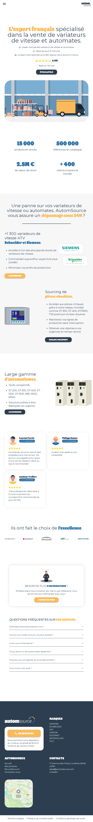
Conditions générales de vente (70, 818)
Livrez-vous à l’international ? (21, 643)
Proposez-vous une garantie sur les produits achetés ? (32, 660)
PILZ (51, 741)
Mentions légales (16, 818)
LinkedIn (53, 772)
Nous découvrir (12, 769)
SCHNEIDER (55, 727)
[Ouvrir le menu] (4, 3)
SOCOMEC (54, 735)
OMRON (53, 732)
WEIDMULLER (56, 738)
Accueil (8, 763)
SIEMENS (53, 724)
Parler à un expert (58, 339)
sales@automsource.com (61, 769)
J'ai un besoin (14, 275)
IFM (51, 729)
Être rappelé (46, 72)
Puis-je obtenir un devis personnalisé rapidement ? (30, 652)
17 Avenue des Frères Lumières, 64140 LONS (67, 764)
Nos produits (11, 766)
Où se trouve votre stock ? (20, 668)
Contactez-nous (46, 600)
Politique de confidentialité (40, 818)
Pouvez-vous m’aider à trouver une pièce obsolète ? (31, 635)
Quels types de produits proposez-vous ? (26, 627)
